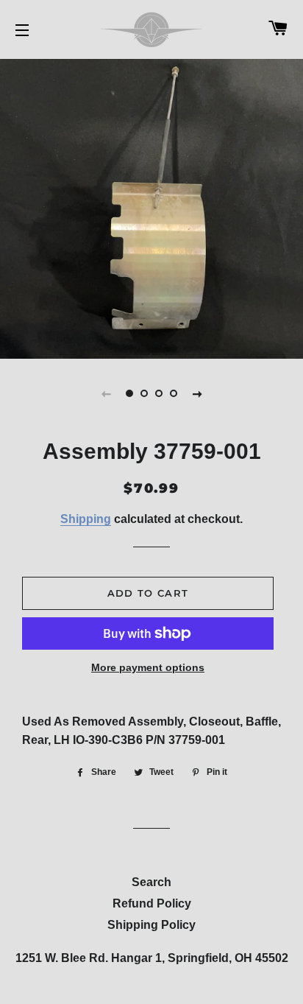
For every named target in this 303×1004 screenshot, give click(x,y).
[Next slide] (197, 393)
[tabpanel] (151, 207)
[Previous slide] (106, 393)
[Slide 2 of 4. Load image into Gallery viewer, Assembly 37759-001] (144, 393)
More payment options (147, 667)
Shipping (85, 519)
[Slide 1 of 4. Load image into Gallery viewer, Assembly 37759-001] (129, 393)
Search (151, 882)
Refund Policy (152, 903)
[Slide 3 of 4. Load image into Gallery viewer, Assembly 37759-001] (159, 393)
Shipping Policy (151, 925)
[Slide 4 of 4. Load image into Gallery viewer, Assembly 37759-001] (173, 393)
